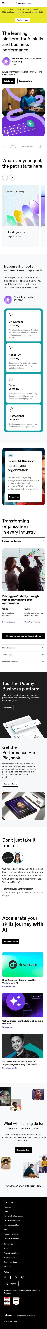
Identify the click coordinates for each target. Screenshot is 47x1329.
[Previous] (5, 177)
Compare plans (25, 81)
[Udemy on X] (16, 1277)
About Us (7, 1207)
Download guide (9, 1068)
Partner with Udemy (12, 1220)
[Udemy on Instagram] (22, 1277)
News (6, 1229)
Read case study (9, 986)
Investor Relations (11, 1234)
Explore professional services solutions (23, 636)
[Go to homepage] (19, 1316)
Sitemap (7, 1266)
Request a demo (11, 941)
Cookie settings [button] (10, 1262)
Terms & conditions (11, 1253)
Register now (22, 20)
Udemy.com (8, 1202)
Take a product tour (12, 1225)
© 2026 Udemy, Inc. (11, 1321)
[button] (3, 3)
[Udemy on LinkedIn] (5, 1277)
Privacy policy (9, 1257)
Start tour (8, 707)
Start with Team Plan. (30, 1185)
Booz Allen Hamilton (32, 622)
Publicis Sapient (8, 622)
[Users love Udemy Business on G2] (17, 1305)
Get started (8, 81)
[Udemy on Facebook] (10, 1277)
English (13, 1284)
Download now (10, 784)
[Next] (12, 177)
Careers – (13, 1238)
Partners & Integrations (13, 1216)
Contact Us (8, 1244)
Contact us (14, 497)
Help (6, 1248)
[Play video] (6, 61)
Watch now (7, 1027)
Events (6, 1211)
